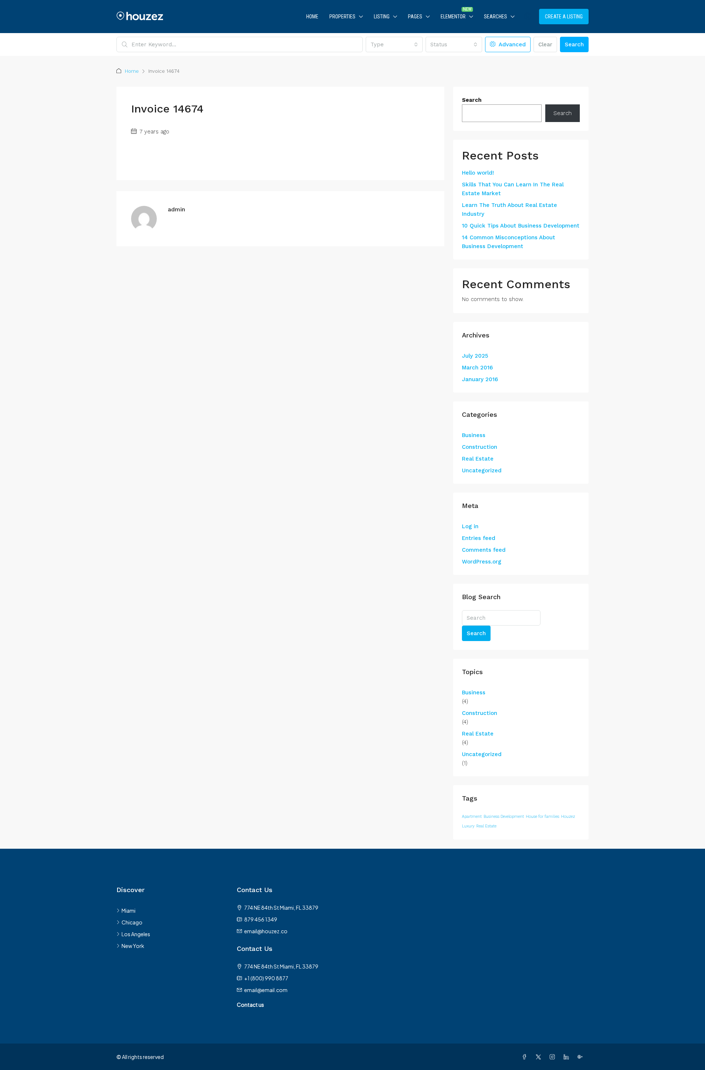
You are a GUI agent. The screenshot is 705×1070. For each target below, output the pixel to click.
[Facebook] (526, 1056)
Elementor (453, 16)
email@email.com (266, 990)
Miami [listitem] (128, 910)
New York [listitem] (133, 945)
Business (473, 435)
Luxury (468, 826)
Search (574, 44)
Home (312, 16)
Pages (415, 16)
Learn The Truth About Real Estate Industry (509, 209)
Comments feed (484, 550)
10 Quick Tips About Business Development (520, 225)
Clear (545, 44)
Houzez (568, 816)
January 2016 (480, 379)
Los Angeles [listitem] (136, 934)
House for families (542, 816)
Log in (470, 526)
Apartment (472, 816)
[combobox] (394, 44)
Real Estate (478, 458)
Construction (479, 447)
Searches (495, 16)
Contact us (250, 1004)
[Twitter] (540, 1056)
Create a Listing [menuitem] (564, 16)
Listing (382, 16)
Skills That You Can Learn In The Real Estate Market (513, 189)
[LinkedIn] (568, 1056)
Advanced (511, 44)
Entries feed (478, 538)
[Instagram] (554, 1056)
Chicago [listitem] (132, 922)
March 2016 (477, 367)
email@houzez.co (266, 931)
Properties (342, 16)
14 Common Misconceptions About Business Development (508, 242)
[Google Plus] (582, 1056)
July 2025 (475, 356)
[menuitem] (527, 16)
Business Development (504, 816)
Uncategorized (482, 470)
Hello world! (478, 172)
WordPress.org (481, 561)
